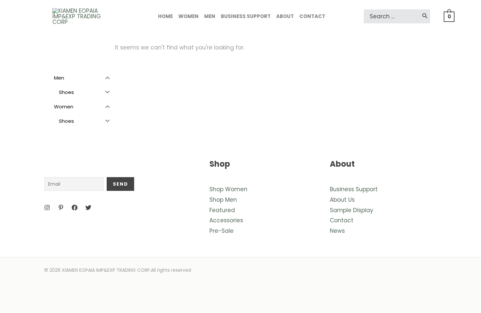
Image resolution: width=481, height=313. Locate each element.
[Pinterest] (61, 208)
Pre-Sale (221, 231)
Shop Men (223, 200)
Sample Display (351, 210)
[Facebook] (75, 208)
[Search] (425, 16)
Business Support (354, 189)
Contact (341, 220)
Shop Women (228, 189)
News (337, 231)
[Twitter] (88, 208)
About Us (342, 200)
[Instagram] (47, 208)
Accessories (226, 220)
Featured (222, 210)
